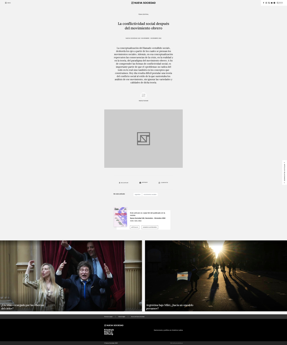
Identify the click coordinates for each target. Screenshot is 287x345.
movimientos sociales (150, 194)
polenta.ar (180, 343)
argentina (137, 194)
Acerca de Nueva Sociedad (137, 316)
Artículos (134, 227)
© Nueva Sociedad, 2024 (111, 343)
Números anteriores (150, 227)
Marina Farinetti (143, 100)
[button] (8, 3)
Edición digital (121, 316)
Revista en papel (108, 316)
